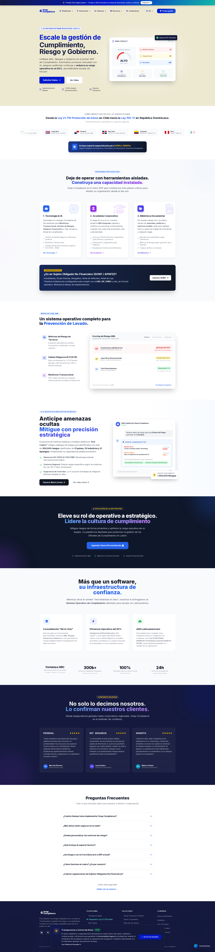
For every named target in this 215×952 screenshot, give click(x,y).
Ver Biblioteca (143, 253)
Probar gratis (167, 11)
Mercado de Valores (131, 923)
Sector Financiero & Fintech (134, 916)
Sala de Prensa (163, 924)
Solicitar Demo (50, 80)
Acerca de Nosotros (164, 916)
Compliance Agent (95, 916)
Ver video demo (80, 482)
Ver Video (74, 80)
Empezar (145, 2)
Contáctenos (134, 11)
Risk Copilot (92, 923)
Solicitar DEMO (159, 278)
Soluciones (83, 11)
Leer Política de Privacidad (70, 944)
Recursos (116, 11)
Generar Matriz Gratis (53, 482)
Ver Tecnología (49, 253)
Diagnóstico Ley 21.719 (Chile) (101, 919)
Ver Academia (96, 253)
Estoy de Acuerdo (151, 937)
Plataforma (66, 11)
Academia (161, 920)
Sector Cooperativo (131, 919)
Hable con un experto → (107, 889)
